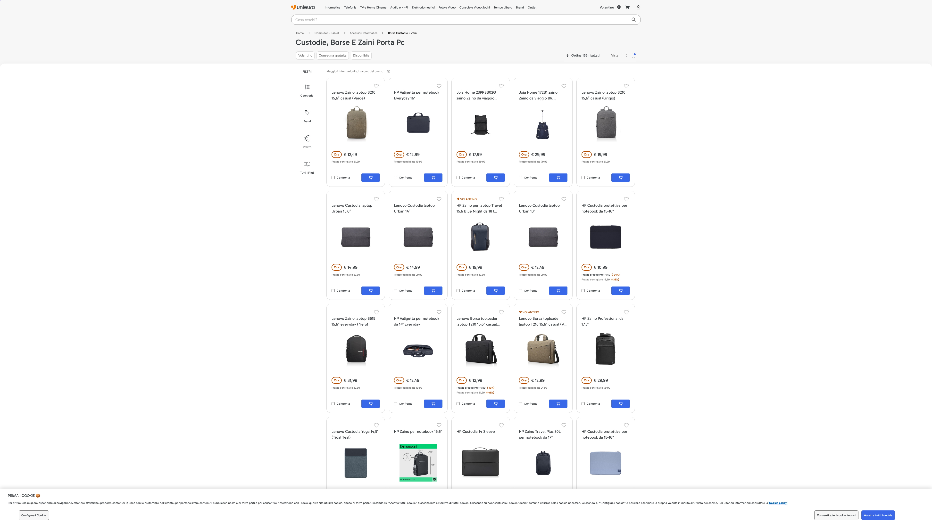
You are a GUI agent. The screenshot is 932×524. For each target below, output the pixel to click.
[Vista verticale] (633, 55)
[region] (466, 506)
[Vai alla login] (637, 7)
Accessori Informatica (363, 33)
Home (300, 33)
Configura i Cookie (33, 515)
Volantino (607, 7)
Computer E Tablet (327, 33)
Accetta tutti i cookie (878, 515)
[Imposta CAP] (618, 7)
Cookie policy (778, 503)
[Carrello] (627, 7)
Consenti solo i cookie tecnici (836, 515)
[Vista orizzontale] (624, 55)
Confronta (343, 177)
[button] (624, 55)
